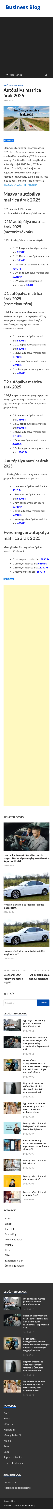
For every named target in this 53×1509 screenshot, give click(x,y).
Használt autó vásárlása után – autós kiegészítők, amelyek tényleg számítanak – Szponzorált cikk (26, 858)
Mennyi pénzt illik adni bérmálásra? (34, 1162)
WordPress (19, 1505)
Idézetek (9, 1228)
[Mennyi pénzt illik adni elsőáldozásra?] (12, 1192)
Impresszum (10, 1482)
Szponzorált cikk (14, 1260)
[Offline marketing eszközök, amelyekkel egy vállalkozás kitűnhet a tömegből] (12, 1140)
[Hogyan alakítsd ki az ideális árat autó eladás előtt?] (26, 887)
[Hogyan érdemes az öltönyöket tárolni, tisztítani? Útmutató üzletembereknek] (12, 1083)
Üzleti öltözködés (14, 1265)
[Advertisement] (26, 43)
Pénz (7, 1250)
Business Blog (23, 7)
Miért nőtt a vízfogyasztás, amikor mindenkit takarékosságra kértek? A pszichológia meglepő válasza (36, 1066)
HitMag (31, 1505)
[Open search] (46, 75)
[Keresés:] (26, 1002)
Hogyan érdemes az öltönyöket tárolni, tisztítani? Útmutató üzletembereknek (33, 1087)
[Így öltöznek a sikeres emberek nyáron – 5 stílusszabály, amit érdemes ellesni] (12, 1103)
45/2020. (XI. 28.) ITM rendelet (20, 184)
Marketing (10, 1234)
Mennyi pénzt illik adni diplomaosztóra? (34, 1177)
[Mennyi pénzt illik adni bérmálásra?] (12, 1160)
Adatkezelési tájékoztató (17, 1487)
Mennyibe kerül (16, 85)
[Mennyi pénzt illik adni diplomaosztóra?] (12, 1176)
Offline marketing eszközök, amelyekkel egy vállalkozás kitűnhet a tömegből (36, 1144)
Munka (9, 1244)
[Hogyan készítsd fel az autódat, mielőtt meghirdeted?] (26, 933)
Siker (7, 1255)
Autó (6, 85)
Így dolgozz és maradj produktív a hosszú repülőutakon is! (34, 1023)
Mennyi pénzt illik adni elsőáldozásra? (34, 1193)
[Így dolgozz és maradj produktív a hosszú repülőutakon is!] (12, 1020)
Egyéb (8, 1223)
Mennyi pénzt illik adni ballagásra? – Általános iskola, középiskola (34, 1126)
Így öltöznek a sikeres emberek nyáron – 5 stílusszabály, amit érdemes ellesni (34, 1107)
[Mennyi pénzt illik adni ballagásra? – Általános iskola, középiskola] (12, 1123)
